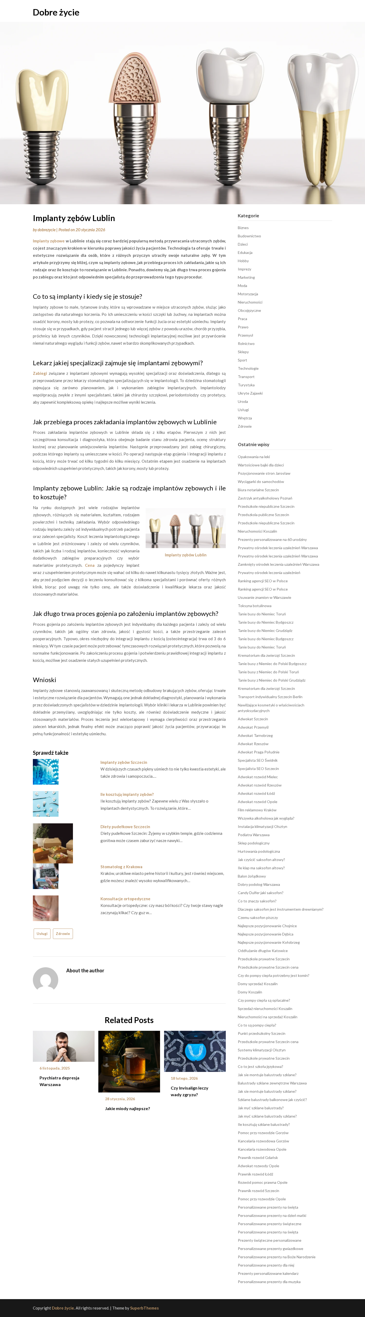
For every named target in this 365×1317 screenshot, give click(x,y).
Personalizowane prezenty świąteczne (269, 1223)
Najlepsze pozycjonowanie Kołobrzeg (269, 942)
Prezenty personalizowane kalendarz (268, 1273)
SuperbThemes (144, 1308)
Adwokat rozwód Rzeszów (260, 785)
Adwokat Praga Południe (258, 752)
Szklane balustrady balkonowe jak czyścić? (272, 1099)
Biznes (243, 227)
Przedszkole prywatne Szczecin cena (268, 967)
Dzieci (243, 244)
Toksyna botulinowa (254, 605)
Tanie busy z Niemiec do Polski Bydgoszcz (272, 663)
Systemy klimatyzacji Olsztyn (262, 1050)
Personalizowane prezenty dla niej (266, 1265)
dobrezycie (47, 229)
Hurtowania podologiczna (259, 851)
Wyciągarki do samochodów (261, 481)
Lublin (201, 554)
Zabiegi (40, 373)
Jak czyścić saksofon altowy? (261, 859)
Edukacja (245, 252)
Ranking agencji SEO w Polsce (263, 581)
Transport (246, 376)
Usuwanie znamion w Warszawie (264, 597)
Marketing (246, 277)
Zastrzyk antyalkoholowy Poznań (265, 498)
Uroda (243, 401)
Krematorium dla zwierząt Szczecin (266, 655)
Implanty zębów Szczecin (123, 762)
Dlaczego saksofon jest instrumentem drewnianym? (281, 909)
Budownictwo (249, 236)
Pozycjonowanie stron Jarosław (264, 473)
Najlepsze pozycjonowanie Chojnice (267, 925)
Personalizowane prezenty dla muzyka (269, 1281)
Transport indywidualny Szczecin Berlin (270, 696)
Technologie (248, 368)
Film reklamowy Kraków (257, 810)
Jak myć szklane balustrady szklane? (267, 1116)
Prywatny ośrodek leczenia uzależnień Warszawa (278, 547)
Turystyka (246, 385)
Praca (242, 318)
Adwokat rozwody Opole (258, 1165)
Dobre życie (56, 12)
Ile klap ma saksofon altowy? (261, 868)
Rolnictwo (246, 343)
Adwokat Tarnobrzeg (255, 735)
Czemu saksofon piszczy (258, 917)
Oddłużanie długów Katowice (263, 950)
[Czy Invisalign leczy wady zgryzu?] (195, 1049)
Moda (242, 285)
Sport (242, 360)
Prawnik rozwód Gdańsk (258, 1157)
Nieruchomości (250, 302)
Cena (90, 565)
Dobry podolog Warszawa (259, 884)
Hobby (243, 260)
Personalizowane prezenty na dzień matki (272, 1215)
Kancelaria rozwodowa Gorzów (263, 1141)
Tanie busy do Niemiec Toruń (262, 614)
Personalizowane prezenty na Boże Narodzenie (277, 1257)
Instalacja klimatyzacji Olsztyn (262, 826)
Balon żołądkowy (252, 876)
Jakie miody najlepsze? (127, 1108)
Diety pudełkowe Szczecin (125, 826)
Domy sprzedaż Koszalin (258, 983)
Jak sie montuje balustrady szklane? (267, 1074)
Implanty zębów (179, 554)
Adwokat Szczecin (253, 719)
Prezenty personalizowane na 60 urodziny (272, 539)
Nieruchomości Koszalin (257, 531)
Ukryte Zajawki (250, 393)
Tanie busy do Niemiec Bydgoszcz (265, 622)
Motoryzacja (248, 294)
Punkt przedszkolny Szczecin (261, 1033)
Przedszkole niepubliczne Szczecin (266, 506)
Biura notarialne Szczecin (258, 490)
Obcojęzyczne (249, 310)
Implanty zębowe (49, 240)
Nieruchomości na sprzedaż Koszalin (267, 1017)
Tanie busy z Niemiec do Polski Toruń (268, 672)
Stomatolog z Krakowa (121, 866)
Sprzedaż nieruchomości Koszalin (265, 1008)
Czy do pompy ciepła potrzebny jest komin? (273, 975)
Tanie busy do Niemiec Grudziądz (265, 630)
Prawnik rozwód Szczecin (258, 1190)
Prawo (243, 327)
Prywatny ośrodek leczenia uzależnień (269, 572)
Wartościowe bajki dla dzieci (261, 465)
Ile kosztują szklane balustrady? (264, 1124)
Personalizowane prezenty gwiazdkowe (270, 1248)
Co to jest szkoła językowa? (260, 1066)
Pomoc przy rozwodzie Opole (262, 1199)
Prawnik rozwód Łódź (255, 1174)
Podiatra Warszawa (254, 834)
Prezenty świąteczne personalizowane (269, 1240)
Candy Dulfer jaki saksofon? (261, 892)
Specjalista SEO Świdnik (258, 760)
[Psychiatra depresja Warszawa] (64, 1044)
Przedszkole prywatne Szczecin (264, 959)
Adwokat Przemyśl (253, 727)
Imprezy (244, 269)
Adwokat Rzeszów (253, 743)
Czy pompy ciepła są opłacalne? (264, 1000)
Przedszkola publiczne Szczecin (263, 514)
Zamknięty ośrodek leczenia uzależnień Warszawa (278, 564)
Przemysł (245, 335)
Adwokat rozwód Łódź (256, 793)
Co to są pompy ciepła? (257, 1025)
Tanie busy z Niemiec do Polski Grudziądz (271, 680)
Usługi (42, 933)
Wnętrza (245, 418)
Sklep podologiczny (254, 843)
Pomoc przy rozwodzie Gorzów (263, 1132)
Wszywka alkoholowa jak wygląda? (266, 818)
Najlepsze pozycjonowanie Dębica (265, 934)
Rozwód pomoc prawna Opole (263, 1182)
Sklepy (243, 351)
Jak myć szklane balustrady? (261, 1108)
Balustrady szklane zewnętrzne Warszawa (272, 1083)
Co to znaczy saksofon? (257, 901)
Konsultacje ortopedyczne (125, 898)
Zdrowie (63, 933)
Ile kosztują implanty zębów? (127, 794)
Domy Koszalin (250, 992)
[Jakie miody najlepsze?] (129, 1059)
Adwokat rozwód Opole (257, 801)
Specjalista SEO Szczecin (258, 768)
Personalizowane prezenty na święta (268, 1207)
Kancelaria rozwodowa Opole (262, 1149)
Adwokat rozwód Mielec (258, 777)
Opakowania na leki (254, 456)
